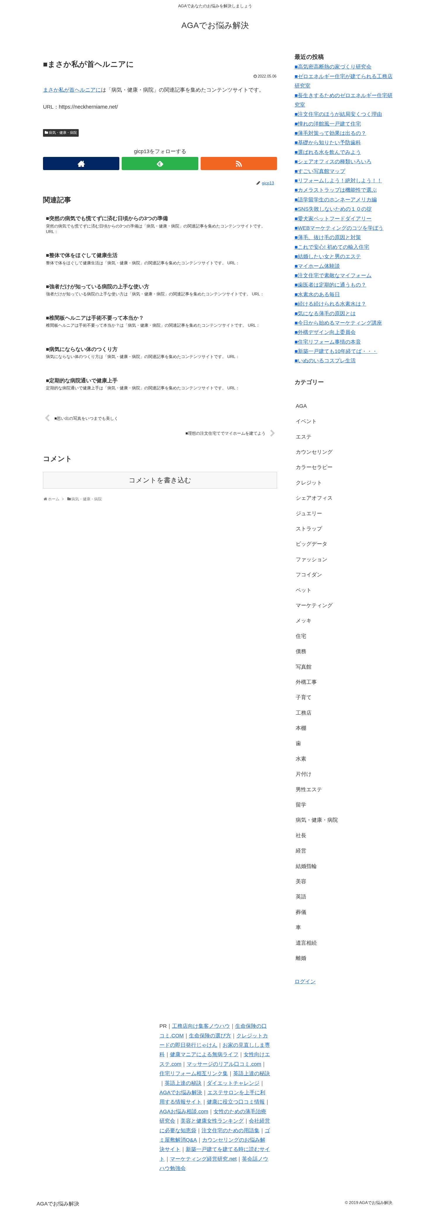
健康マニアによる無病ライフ (204, 1054)
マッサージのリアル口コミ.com (224, 1064)
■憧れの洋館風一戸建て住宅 (328, 124)
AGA (301, 406)
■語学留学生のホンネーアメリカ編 (336, 200)
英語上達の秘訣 (251, 1073)
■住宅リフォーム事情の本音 (328, 342)
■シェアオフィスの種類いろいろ (333, 162)
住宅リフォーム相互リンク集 (193, 1073)
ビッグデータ (311, 544)
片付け (304, 774)
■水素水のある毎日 (317, 294)
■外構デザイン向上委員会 (325, 332)
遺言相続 (306, 943)
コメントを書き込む (160, 480)
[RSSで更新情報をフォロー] (239, 163)
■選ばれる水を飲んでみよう (328, 152)
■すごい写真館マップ (320, 171)
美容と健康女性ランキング (212, 1121)
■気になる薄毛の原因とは (325, 313)
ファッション (311, 559)
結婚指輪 (306, 866)
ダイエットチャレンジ (233, 1083)
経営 (301, 851)
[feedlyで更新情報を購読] (160, 163)
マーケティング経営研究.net (203, 1159)
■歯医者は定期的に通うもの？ (330, 285)
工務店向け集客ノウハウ (201, 1026)
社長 (301, 835)
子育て (304, 697)
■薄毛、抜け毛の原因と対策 (328, 237)
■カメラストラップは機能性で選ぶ (336, 190)
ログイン (305, 981)
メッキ (304, 621)
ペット (304, 590)
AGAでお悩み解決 (180, 1092)
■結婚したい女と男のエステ (328, 256)
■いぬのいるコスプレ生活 (325, 361)
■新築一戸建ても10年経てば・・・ (336, 351)
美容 (301, 881)
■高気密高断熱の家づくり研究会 (333, 67)
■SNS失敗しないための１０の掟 (333, 209)
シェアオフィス (314, 498)
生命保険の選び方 (210, 1036)
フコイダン (309, 575)
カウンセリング (314, 452)
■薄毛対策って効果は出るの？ (330, 133)
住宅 (301, 636)
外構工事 (306, 682)
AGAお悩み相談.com (183, 1111)
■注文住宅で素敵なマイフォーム (333, 275)
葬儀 (301, 912)
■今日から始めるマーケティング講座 (338, 323)
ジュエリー (309, 513)
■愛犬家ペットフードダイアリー (333, 219)
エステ (304, 437)
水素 (301, 759)
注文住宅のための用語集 (230, 1130)
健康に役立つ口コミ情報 (236, 1102)
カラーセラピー (314, 467)
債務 (301, 651)
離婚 (301, 958)
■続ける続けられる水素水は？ (330, 304)
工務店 (304, 713)
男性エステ (309, 789)
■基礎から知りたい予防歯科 (328, 142)
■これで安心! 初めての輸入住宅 (332, 247)
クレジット (309, 483)
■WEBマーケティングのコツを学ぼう (339, 228)
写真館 (304, 667)
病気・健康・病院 (63, 133)
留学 (301, 805)
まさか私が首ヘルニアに (72, 90)
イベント (306, 421)
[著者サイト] (81, 163)
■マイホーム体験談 (317, 266)
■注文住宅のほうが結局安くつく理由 (338, 114)
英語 (301, 897)
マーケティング (314, 605)
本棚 (301, 728)
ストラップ (309, 529)
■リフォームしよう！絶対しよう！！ (338, 181)
